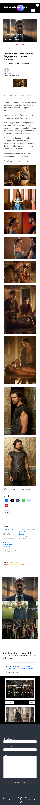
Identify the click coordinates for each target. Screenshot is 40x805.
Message (6, 755)
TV (23, 563)
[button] (33, 10)
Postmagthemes (20, 802)
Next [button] (32, 703)
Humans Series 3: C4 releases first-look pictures (20, 687)
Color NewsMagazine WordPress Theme (19, 800)
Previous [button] (9, 703)
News (6, 563)
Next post (29, 645)
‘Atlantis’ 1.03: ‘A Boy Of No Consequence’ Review (26, 532)
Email (8, 747)
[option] (20, 689)
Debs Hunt (10, 73)
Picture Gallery (15, 563)
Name (9, 739)
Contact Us (20, 782)
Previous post (13, 645)
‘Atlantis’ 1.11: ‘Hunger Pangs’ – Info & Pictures (9, 544)
